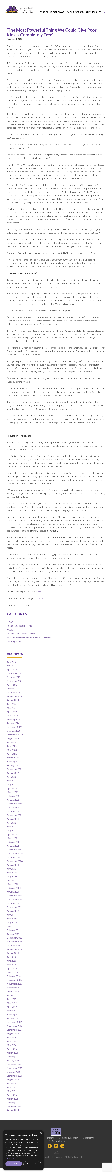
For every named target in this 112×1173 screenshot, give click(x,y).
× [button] (41, 1133)
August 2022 (13, 773)
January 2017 (13, 1018)
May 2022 (12, 784)
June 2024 (11, 704)
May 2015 (12, 1091)
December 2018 (14, 937)
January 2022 (13, 799)
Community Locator (68, 1137)
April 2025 (12, 684)
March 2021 (12, 838)
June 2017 (11, 999)
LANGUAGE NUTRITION (19, 626)
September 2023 (15, 734)
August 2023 (13, 738)
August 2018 (13, 953)
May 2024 (12, 707)
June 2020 (11, 872)
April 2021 (12, 834)
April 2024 (12, 711)
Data (69, 12)
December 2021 (14, 803)
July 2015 (11, 1083)
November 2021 (14, 807)
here (39, 591)
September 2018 (15, 949)
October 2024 (13, 692)
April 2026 (12, 669)
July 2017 (11, 995)
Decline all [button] (32, 1164)
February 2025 (14, 688)
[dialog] (23, 1150)
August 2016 (13, 1033)
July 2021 (11, 822)
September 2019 (15, 907)
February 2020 (14, 888)
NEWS (10, 622)
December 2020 (14, 849)
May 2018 (12, 964)
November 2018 (14, 941)
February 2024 (14, 719)
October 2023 (13, 730)
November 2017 (14, 983)
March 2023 (12, 757)
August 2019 (13, 911)
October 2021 (13, 811)
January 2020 (13, 891)
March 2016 (12, 1052)
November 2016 (14, 1026)
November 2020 (14, 853)
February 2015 (14, 1102)
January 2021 (13, 845)
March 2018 (12, 972)
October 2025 (13, 677)
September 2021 (15, 815)
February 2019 (14, 930)
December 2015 (14, 1064)
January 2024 (13, 723)
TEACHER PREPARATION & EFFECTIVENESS (29, 637)
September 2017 (15, 987)
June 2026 (11, 661)
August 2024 (13, 700)
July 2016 (11, 1037)
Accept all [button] (14, 1164)
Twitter (40, 598)
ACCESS (11, 629)
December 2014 (14, 1106)
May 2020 (12, 876)
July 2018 (11, 957)
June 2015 (11, 1087)
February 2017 (14, 1014)
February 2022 (14, 796)
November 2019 (14, 899)
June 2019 (11, 918)
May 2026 (12, 665)
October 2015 (13, 1071)
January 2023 (13, 765)
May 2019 (12, 922)
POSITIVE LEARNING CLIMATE (22, 633)
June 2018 (11, 960)
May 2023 (12, 750)
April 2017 (12, 1006)
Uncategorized (14, 641)
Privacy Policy (58, 1141)
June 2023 (11, 746)
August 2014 (13, 1110)
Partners (50, 1137)
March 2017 (12, 1010)
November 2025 (14, 673)
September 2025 (15, 681)
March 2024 (12, 715)
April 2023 (12, 753)
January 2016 (13, 1060)
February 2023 (14, 761)
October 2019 (13, 903)
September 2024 (15, 696)
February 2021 (14, 842)
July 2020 (11, 868)
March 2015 (12, 1098)
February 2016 (14, 1056)
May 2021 (12, 830)
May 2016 (12, 1045)
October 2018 (13, 945)
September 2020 (15, 861)
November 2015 (14, 1068)
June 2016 (11, 1041)
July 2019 (11, 914)
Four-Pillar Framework (52, 12)
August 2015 (13, 1079)
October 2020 (13, 857)
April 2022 (12, 788)
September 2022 (15, 769)
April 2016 (12, 1049)
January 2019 (13, 934)
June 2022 (11, 780)
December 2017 (14, 980)
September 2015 (15, 1075)
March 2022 (12, 792)
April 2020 (12, 880)
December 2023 (14, 727)
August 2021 (13, 819)
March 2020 (12, 884)
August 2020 (13, 865)
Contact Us (88, 1137)
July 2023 (11, 742)
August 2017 (13, 991)
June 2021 (11, 826)
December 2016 (14, 1022)
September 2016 (15, 1029)
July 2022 (11, 776)
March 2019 (12, 926)
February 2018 (14, 976)
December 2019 (14, 895)
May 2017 (12, 1003)
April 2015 (12, 1094)
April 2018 (12, 968)
